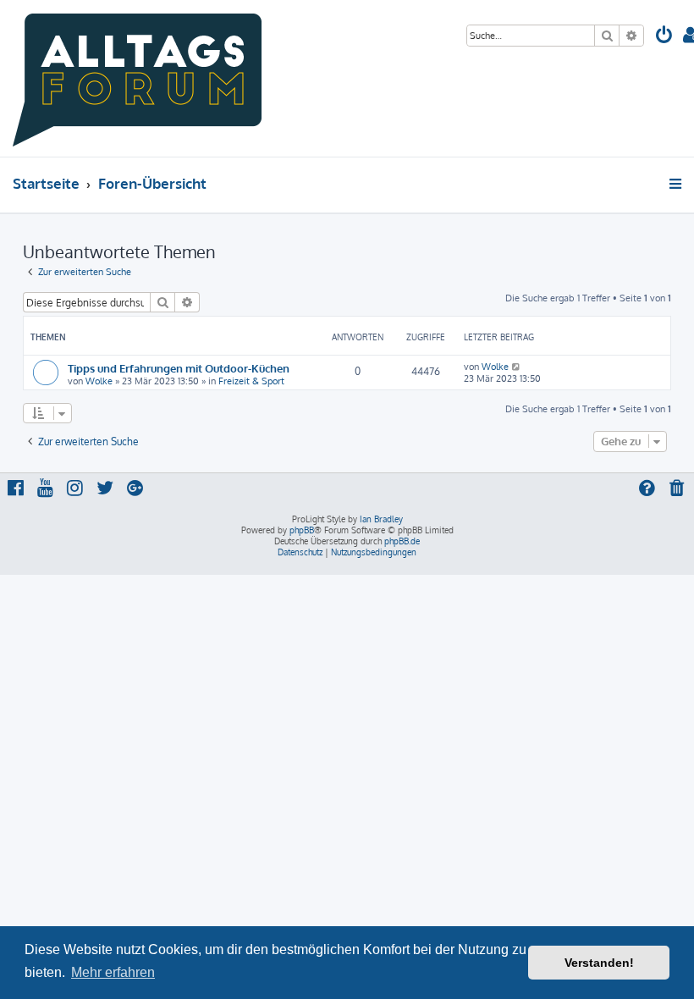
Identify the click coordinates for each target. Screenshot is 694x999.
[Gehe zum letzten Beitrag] (516, 367)
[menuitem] (664, 36)
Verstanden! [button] (599, 962)
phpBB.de (402, 541)
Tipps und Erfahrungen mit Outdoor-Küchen (178, 368)
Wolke (99, 381)
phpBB (301, 530)
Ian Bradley (381, 519)
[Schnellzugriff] (677, 183)
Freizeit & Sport (251, 381)
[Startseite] (137, 78)
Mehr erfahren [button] (113, 972)
